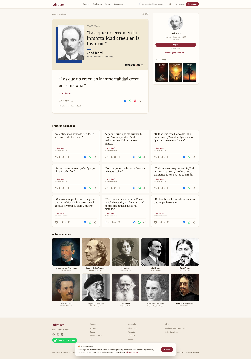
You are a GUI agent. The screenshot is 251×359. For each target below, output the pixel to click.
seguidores (176, 49)
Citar (147, 14)
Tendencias (97, 4)
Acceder (182, 4)
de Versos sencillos (61, 151)
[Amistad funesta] (161, 72)
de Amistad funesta (160, 216)
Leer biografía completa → (175, 53)
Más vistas (131, 332)
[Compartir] (140, 101)
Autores (108, 4)
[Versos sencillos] (189, 72)
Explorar (86, 4)
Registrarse (192, 4)
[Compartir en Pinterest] (135, 101)
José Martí (63, 14)
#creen (68, 106)
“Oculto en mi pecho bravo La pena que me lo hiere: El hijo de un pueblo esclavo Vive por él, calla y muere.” (75, 202)
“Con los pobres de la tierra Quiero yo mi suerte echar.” (125, 170)
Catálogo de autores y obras (176, 328)
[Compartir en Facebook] (125, 101)
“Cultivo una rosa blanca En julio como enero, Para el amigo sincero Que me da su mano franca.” (173, 137)
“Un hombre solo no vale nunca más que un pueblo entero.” (174, 201)
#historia (62, 106)
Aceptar (167, 349)
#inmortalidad (76, 106)
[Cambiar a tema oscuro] (175, 4)
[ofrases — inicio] (59, 4)
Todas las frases (96, 335)
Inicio (54, 14)
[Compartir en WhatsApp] (130, 101)
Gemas (130, 339)
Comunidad (118, 4)
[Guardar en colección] (72, 101)
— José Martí (65, 93)
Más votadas (132, 328)
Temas (92, 332)
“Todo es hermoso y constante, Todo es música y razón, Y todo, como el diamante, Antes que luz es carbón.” (174, 171)
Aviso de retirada (171, 332)
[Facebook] (53, 334)
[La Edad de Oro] (175, 72)
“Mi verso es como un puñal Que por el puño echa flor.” (75, 170)
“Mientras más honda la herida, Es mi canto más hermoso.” (74, 135)
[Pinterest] (62, 334)
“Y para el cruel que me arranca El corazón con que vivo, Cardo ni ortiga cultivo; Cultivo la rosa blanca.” (123, 138)
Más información (132, 352)
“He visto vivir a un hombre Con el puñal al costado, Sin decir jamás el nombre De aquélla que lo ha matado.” (124, 204)
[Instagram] (57, 334)
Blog (91, 339)
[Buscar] (171, 4)
